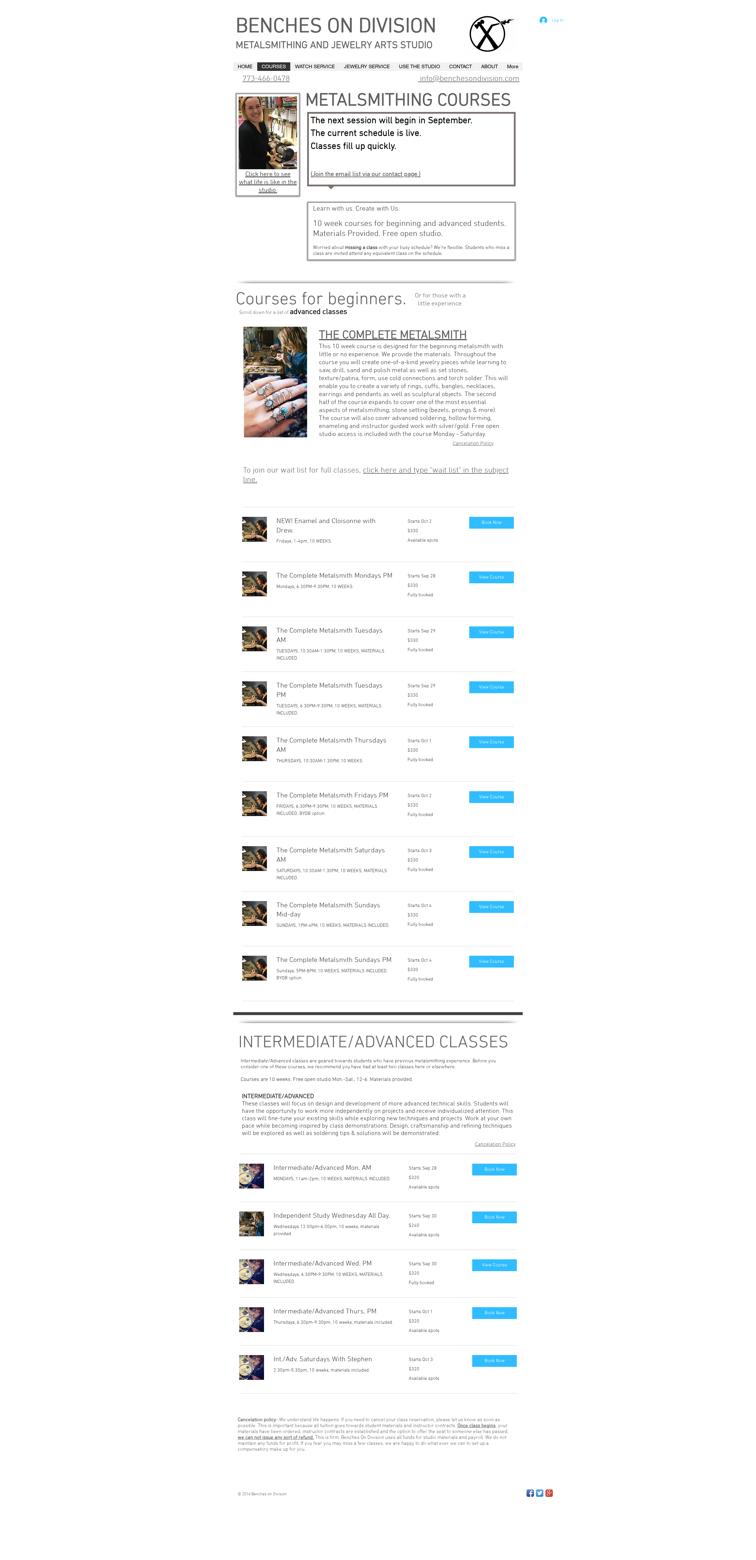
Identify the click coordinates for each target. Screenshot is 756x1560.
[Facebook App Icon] (530, 1493)
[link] (334, 526)
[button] (491, 523)
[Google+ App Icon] (549, 1493)
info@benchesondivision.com (468, 79)
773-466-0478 (266, 79)
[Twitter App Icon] (539, 1493)
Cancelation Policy (473, 444)
